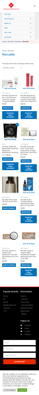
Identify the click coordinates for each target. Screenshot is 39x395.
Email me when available (10, 115)
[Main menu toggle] (35, 6)
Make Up (7, 23)
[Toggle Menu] (29, 19)
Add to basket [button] (9, 208)
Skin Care (7, 32)
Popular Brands (10, 291)
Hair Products (9, 19)
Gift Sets (7, 14)
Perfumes (7, 37)
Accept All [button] (22, 390)
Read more (7, 108)
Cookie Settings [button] (9, 390)
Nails (6, 28)
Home (4, 51)
